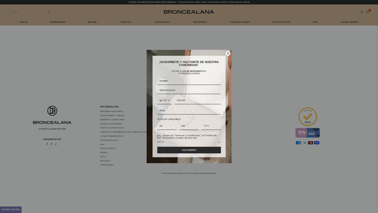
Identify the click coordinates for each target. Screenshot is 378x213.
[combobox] (164, 100)
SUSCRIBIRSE (189, 150)
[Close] (228, 53)
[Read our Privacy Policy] (219, 142)
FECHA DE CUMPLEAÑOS (169, 119)
